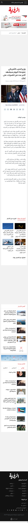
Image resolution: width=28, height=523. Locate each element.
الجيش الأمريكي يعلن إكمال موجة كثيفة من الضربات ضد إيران (20, 234)
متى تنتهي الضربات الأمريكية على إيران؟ (8, 249)
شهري (5, 368)
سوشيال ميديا (22, 488)
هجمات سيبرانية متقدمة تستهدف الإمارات (9, 409)
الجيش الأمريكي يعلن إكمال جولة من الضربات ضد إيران (8, 234)
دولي (19, 33)
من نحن (23, 503)
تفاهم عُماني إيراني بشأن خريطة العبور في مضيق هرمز (9, 321)
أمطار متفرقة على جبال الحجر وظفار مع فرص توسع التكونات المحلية (10, 312)
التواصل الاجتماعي (21, 508)
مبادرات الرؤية (9, 488)
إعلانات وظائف (9, 496)
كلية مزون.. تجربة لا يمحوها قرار (11, 390)
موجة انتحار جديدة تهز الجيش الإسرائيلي (10, 426)
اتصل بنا (23, 505)
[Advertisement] (14, 50)
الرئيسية (24, 33)
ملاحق (24, 493)
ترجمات (11, 491)
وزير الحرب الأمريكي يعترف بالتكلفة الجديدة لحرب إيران (20, 250)
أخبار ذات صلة (21, 219)
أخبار (12, 486)
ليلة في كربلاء (12, 372)
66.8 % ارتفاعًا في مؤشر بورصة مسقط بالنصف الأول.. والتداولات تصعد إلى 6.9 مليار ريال (9, 339)
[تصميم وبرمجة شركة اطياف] (14, 519)
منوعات (24, 496)
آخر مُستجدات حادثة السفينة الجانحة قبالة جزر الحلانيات (9, 330)
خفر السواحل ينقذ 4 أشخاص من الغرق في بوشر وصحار (10, 418)
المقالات (23, 486)
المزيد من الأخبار (11, 219)
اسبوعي (14, 368)
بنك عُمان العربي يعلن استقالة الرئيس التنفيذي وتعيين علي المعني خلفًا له (9, 400)
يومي (22, 368)
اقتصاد (24, 491)
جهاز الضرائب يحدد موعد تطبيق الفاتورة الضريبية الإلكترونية (9, 348)
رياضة (11, 483)
